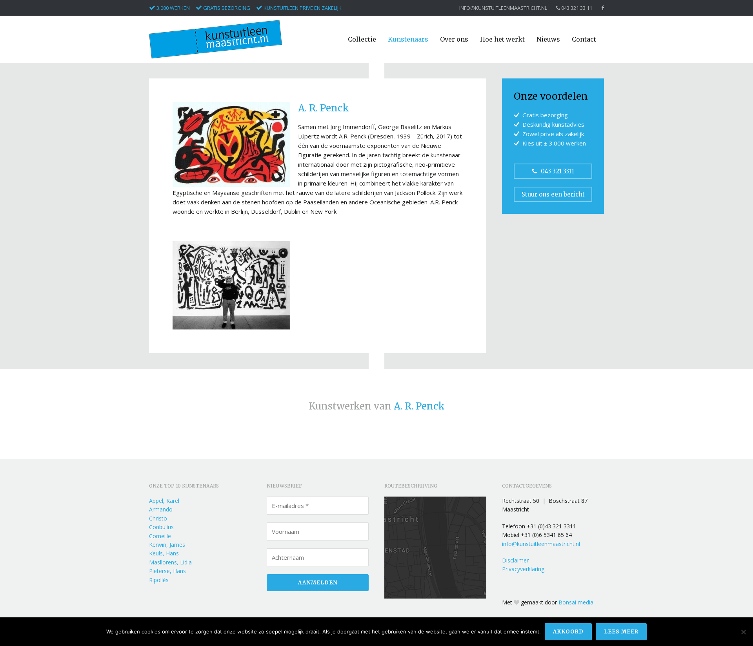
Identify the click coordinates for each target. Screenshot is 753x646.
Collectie (362, 39)
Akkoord (568, 631)
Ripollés (159, 580)
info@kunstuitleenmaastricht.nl (503, 8)
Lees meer (621, 631)
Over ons (454, 39)
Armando (161, 509)
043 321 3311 (557, 171)
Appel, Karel (164, 500)
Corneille (160, 536)
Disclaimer (515, 560)
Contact (584, 39)
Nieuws (548, 39)
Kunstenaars (408, 39)
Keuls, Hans (164, 553)
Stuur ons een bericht (553, 194)
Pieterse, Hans (167, 571)
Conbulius (161, 527)
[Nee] (743, 632)
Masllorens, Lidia (170, 562)
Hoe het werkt (502, 39)
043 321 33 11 (576, 8)
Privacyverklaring (523, 569)
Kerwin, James (167, 544)
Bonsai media (575, 602)
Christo (158, 518)
